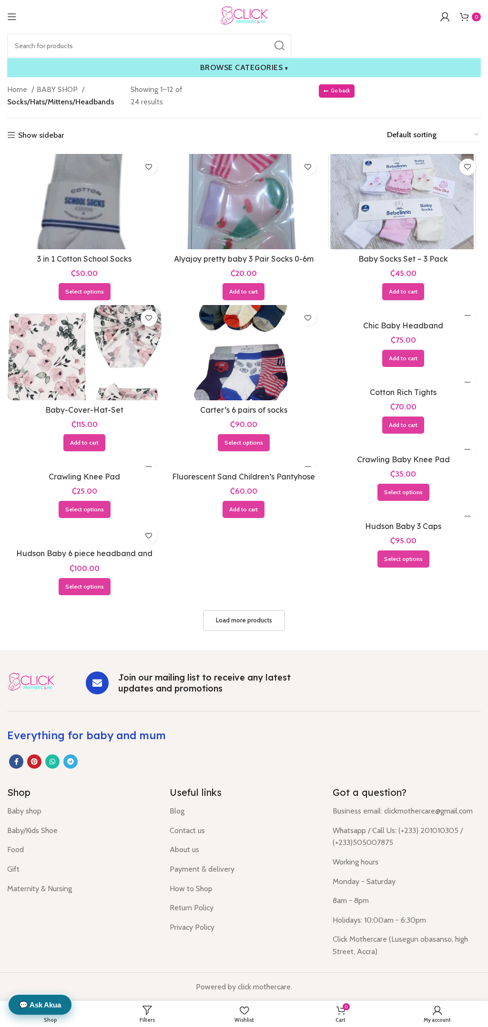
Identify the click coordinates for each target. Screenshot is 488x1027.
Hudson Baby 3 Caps (403, 526)
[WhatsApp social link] (52, 761)
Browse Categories (244, 67)
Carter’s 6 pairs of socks (243, 410)
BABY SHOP (58, 89)
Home (18, 89)
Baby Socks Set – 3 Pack (403, 259)
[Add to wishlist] (149, 167)
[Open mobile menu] (11, 16)
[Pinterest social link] (34, 761)
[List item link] (81, 811)
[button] (243, 291)
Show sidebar (41, 135)
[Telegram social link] (70, 761)
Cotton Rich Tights (403, 392)
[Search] (279, 46)
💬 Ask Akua (40, 1005)
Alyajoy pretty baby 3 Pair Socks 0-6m (244, 259)
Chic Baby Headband (403, 325)
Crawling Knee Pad (84, 476)
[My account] (445, 16)
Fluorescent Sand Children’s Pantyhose (243, 476)
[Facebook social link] (16, 761)
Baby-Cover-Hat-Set (84, 410)
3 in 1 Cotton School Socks (84, 259)
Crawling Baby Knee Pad (403, 459)
